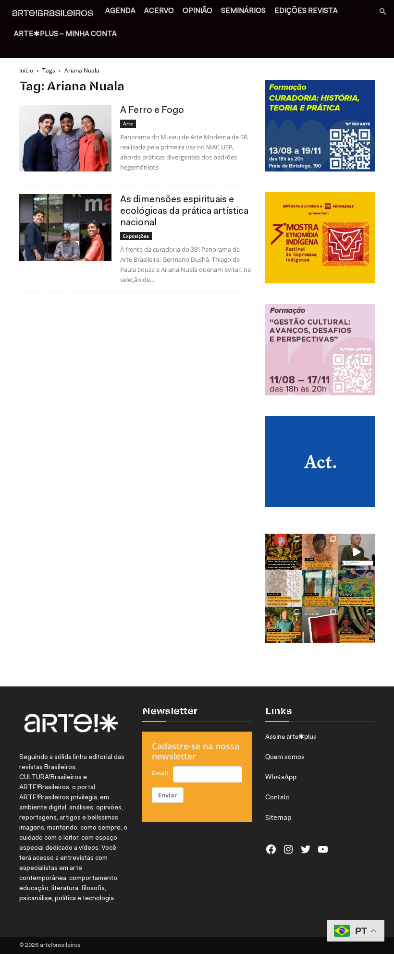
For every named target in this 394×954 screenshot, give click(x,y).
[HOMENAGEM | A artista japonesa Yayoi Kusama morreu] (283, 552)
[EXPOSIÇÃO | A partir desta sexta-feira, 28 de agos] (320, 588)
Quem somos (285, 756)
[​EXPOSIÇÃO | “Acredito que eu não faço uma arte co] (356, 552)
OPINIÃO (197, 11)
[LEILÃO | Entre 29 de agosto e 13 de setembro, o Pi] (320, 552)
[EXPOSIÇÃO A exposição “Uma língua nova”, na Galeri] (356, 588)
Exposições (136, 235)
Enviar (167, 795)
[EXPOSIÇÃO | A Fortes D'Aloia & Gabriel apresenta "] (283, 588)
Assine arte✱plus (291, 736)
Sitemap (278, 817)
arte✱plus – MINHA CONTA (65, 34)
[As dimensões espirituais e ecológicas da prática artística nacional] (65, 227)
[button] (382, 11)
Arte (128, 123)
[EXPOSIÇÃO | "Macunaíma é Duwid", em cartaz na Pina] (356, 625)
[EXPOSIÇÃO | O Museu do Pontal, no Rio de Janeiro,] (283, 625)
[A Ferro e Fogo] (65, 138)
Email (160, 773)
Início (26, 70)
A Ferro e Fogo (152, 110)
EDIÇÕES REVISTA (306, 11)
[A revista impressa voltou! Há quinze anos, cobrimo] (320, 625)
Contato (277, 797)
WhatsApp (280, 776)
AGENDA (120, 11)
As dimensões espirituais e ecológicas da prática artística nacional (184, 211)
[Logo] (55, 14)
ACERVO (159, 11)
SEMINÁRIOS (243, 11)
